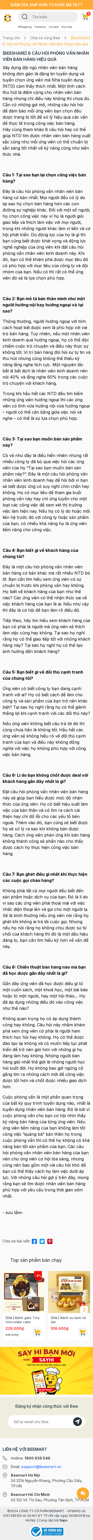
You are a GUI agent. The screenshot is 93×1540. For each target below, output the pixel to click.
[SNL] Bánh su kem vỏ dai (68, 1320)
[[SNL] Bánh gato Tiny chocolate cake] (24, 1292)
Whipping (25, 27)
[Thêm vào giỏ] (37, 1332)
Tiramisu (40, 27)
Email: (36, 1466)
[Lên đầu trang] (83, 1534)
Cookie (54, 27)
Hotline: (30, 1458)
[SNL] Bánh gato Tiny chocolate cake (22, 1320)
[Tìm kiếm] (24, 16)
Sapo (63, 1520)
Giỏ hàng (89, 13)
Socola (66, 27)
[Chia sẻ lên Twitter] (42, 1240)
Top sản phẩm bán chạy (36, 1260)
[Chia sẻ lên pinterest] (49, 1240)
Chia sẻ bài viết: (16, 1241)
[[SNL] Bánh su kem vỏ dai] (69, 1292)
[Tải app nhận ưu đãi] (46, 1370)
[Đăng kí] (77, 1421)
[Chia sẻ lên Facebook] (34, 1240)
